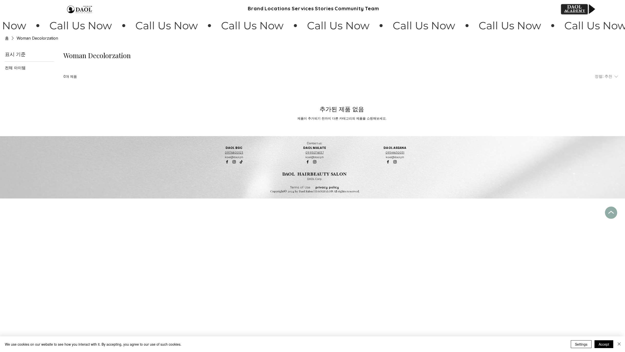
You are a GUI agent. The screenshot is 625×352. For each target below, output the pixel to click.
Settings (581, 344)
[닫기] (619, 344)
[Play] (592, 9)
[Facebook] (227, 162)
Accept (604, 344)
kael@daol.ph (234, 157)
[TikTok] (241, 162)
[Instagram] (234, 162)
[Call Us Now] (312, 25)
